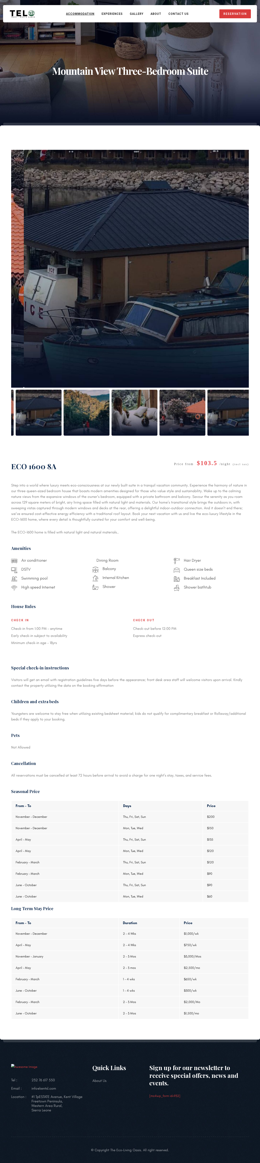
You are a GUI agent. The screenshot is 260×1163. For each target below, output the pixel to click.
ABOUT (156, 13)
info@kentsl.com (43, 1088)
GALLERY (136, 13)
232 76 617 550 (43, 1080)
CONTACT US (178, 13)
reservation (235, 13)
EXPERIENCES (112, 13)
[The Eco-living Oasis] (22, 13)
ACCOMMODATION (80, 13)
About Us (99, 1080)
